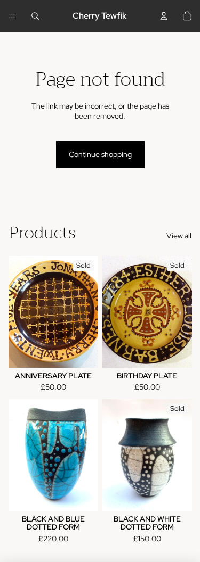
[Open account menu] (163, 16)
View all (178, 236)
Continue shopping (100, 154)
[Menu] (12, 16)
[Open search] (35, 16)
